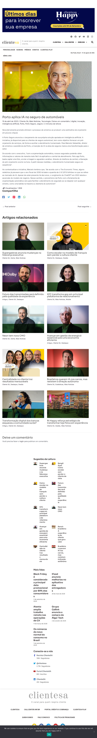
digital (73, 121)
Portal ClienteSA (44, 671)
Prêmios (27, 50)
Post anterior (9, 206)
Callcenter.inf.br (32, 709)
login (22, 441)
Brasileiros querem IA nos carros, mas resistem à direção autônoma (67, 380)
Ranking (19, 50)
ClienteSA (57, 42)
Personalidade (9, 50)
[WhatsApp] (24, 197)
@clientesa (41, 663)
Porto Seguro (30, 124)
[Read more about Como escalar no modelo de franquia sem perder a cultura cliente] (68, 236)
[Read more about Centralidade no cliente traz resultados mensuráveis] (23, 363)
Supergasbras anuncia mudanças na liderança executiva (21, 253)
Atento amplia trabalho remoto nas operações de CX (39, 613)
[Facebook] (3, 197)
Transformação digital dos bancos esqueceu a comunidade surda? (20, 421)
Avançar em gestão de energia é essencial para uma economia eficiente (64, 337)
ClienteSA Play (46, 50)
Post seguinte (84, 206)
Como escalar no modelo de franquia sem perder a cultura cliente (67, 253)
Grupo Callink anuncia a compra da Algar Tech (58, 612)
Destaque (58, 258)
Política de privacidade (65, 717)
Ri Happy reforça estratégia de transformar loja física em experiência (67, 421)
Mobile (68, 299)
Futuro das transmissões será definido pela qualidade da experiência (23, 295)
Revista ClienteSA (45, 655)
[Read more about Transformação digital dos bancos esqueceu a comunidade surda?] (23, 404)
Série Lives (7, 56)
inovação (81, 121)
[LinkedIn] (19, 197)
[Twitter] (9, 197)
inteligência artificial (10, 124)
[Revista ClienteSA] (34, 655)
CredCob (81, 42)
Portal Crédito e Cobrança (56, 709)
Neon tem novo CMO (13, 335)
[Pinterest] (14, 197)
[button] (92, 42)
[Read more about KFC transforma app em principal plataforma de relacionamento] (68, 278)
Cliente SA (24, 121)
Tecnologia (46, 121)
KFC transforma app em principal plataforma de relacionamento (65, 295)
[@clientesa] (34, 663)
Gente (13, 258)
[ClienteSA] (34, 679)
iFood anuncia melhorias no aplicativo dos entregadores (59, 582)
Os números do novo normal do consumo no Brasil (40, 635)
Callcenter (69, 42)
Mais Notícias (34, 121)
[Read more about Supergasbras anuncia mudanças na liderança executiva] (23, 236)
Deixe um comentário (61, 121)
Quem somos (27, 717)
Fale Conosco (44, 717)
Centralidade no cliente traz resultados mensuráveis (17, 380)
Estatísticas (59, 384)
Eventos (35, 50)
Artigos (5, 299)
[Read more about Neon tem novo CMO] (23, 319)
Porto (22, 124)
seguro (40, 124)
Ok (49, 734)
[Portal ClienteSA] (34, 671)
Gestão (65, 258)
